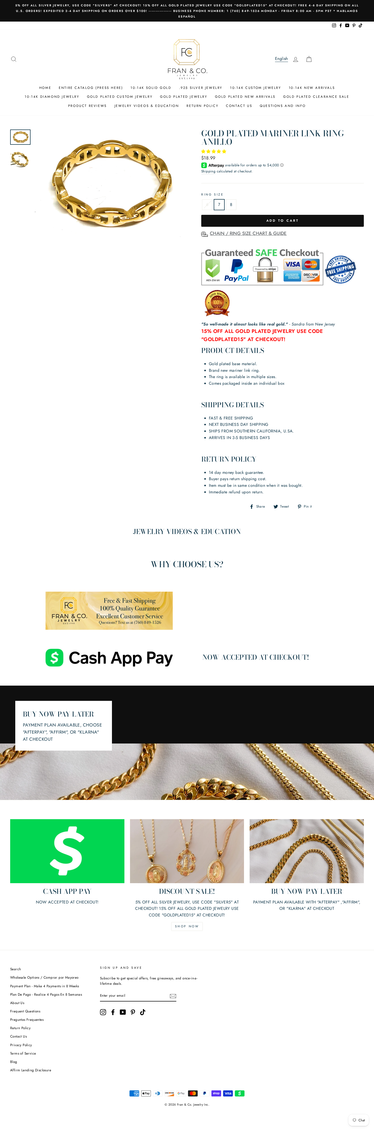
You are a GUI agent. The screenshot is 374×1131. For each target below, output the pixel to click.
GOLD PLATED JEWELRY (183, 96)
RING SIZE (212, 194)
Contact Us (18, 1036)
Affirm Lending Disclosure (30, 1070)
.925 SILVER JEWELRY (200, 87)
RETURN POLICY (202, 105)
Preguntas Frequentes (27, 1019)
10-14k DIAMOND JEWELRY (52, 96)
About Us (17, 1002)
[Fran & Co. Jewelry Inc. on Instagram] (103, 1012)
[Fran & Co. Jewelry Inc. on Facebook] (113, 1012)
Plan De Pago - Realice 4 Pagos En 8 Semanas (46, 994)
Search (15, 969)
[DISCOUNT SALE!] (187, 851)
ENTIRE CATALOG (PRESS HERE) (91, 87)
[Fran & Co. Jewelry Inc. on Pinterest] (133, 1012)
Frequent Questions (25, 1011)
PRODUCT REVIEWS (87, 105)
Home (45, 87)
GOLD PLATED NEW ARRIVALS (245, 96)
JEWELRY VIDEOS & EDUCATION (146, 105)
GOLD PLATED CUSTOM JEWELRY (120, 96)
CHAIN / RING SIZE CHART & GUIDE (248, 233)
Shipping (208, 171)
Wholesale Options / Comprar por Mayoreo (44, 977)
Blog (13, 1061)
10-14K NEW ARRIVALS (312, 87)
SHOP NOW (187, 926)
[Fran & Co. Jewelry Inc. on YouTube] (123, 1012)
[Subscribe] (173, 996)
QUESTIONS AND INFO (283, 105)
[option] (187, 11)
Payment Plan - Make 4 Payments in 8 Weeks (44, 986)
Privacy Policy (21, 1044)
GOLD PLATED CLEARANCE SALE (316, 96)
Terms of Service (23, 1053)
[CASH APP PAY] (67, 851)
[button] (214, 151)
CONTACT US (239, 105)
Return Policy (20, 1027)
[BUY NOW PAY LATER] (307, 851)
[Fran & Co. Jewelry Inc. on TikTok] (143, 1012)
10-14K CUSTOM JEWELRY (255, 87)
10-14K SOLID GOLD (151, 87)
